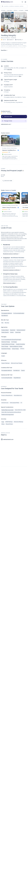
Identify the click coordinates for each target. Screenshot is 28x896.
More (20, 76)
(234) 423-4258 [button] (8, 180)
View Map (9, 69)
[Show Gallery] (24, 30)
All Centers (3, 10)
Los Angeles (21, 10)
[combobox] (14, 6)
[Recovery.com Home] (7, 2)
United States (9, 10)
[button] (25, 2)
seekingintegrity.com (5, 124)
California (15, 10)
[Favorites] (22, 2)
